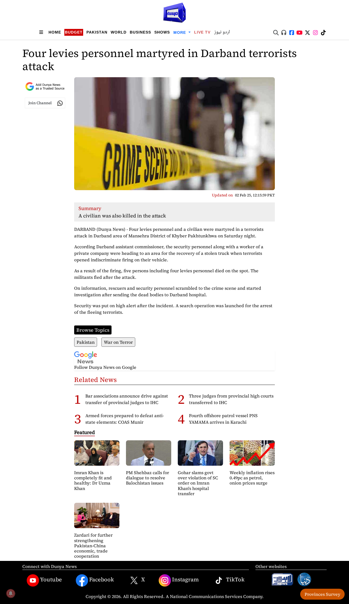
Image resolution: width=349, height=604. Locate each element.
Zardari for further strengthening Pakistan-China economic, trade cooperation (93, 545)
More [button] (180, 32)
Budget (74, 32)
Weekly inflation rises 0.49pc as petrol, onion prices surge (252, 478)
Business (140, 32)
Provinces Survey (322, 594)
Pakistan (96, 32)
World (119, 32)
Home (55, 32)
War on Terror (118, 342)
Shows (162, 32)
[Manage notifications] (10, 593)
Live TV (202, 32)
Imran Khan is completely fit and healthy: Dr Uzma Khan (93, 480)
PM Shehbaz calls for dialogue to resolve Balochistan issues (147, 478)
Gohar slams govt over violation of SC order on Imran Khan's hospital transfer (198, 483)
